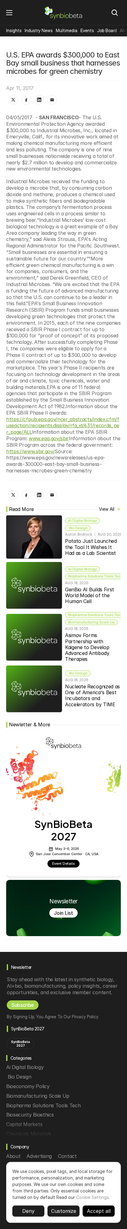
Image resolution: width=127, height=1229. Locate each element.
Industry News (39, 30)
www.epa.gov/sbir (49, 438)
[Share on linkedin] (39, 100)
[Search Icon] (115, 12)
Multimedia (66, 30)
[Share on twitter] (13, 100)
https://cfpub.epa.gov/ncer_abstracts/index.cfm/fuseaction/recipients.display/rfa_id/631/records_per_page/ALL (62, 425)
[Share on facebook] (26, 100)
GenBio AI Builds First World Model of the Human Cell (90, 595)
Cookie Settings (92, 1197)
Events (87, 30)
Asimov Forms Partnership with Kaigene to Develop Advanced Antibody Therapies (88, 647)
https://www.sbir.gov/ (30, 451)
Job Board (107, 30)
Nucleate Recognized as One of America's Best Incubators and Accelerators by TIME (93, 695)
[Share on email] (52, 100)
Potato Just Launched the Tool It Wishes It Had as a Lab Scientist (91, 547)
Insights (14, 30)
